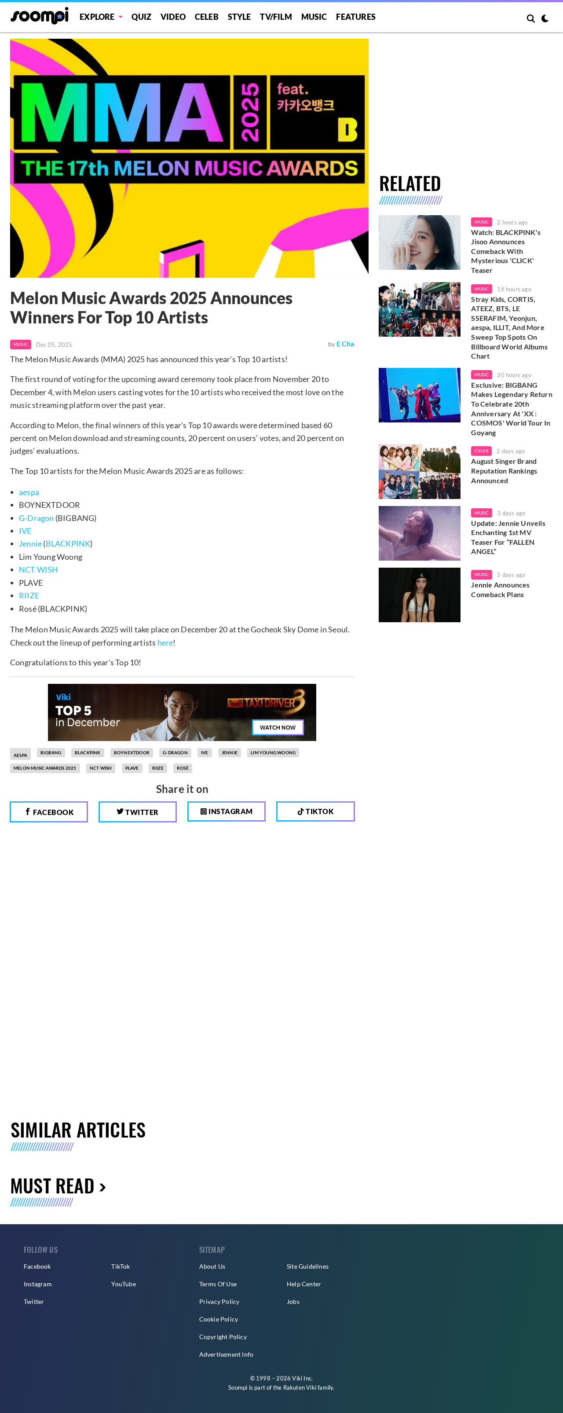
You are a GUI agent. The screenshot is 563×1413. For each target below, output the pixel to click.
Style (239, 17)
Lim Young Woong (273, 752)
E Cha (345, 343)
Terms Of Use (218, 1284)
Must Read (52, 1185)
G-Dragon (36, 518)
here (165, 642)
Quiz (141, 17)
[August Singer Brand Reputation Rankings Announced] (420, 471)
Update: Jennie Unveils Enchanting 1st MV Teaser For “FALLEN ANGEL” (508, 537)
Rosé (183, 768)
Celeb (207, 17)
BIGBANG (50, 752)
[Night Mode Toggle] (545, 19)
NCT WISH (38, 569)
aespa (29, 492)
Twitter (141, 812)
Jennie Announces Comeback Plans (500, 589)
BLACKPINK (68, 543)
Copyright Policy (223, 1336)
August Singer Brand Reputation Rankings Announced (504, 470)
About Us (212, 1266)
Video (173, 17)
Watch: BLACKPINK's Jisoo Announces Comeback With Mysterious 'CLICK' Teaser (506, 251)
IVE (25, 531)
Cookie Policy (218, 1319)
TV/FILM (276, 17)
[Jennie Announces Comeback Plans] (420, 595)
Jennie (30, 543)
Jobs (293, 1301)
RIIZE (29, 595)
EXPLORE (97, 17)
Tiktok (319, 811)
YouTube (123, 1284)
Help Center (304, 1284)
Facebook (53, 812)
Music (314, 17)
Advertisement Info (226, 1354)
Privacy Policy (219, 1301)
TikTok (120, 1266)
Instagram (230, 811)
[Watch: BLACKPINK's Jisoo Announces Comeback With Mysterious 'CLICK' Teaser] (420, 242)
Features (356, 17)
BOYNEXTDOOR (132, 752)
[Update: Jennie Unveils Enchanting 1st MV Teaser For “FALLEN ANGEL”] (420, 533)
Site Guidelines (308, 1266)
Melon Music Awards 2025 (45, 768)
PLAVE (132, 768)
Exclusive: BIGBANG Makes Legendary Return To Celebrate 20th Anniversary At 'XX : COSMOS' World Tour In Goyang (511, 409)
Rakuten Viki (299, 1387)
